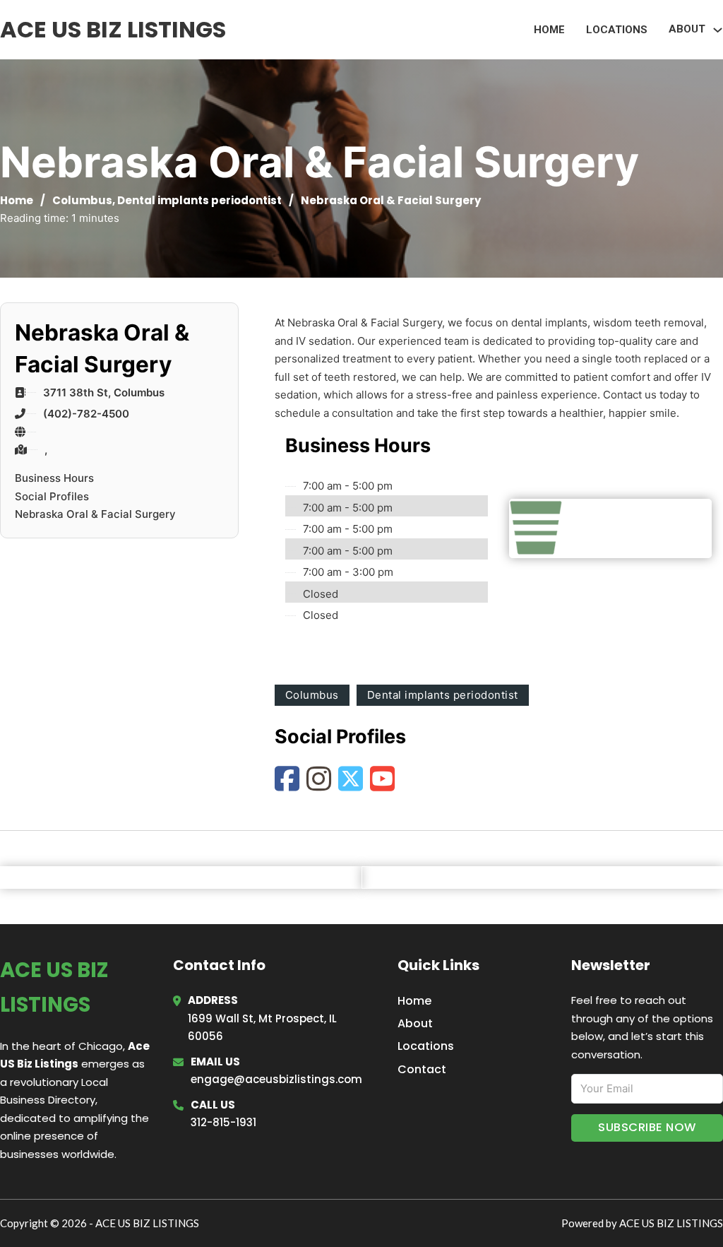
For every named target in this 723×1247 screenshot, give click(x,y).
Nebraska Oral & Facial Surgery (95, 514)
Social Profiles (52, 496)
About (415, 1023)
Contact (422, 1069)
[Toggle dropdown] (717, 30)
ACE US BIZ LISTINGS (113, 29)
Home (549, 29)
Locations (616, 29)
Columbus (82, 200)
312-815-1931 (223, 1122)
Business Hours (54, 478)
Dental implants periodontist (199, 200)
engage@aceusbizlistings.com (276, 1079)
